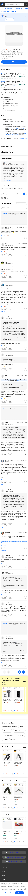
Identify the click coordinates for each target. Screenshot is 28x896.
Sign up (5, 213)
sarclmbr (7, 603)
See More (13, 739)
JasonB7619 (8, 490)
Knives (6, 739)
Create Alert (10, 19)
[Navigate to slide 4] (15, 44)
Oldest (17, 203)
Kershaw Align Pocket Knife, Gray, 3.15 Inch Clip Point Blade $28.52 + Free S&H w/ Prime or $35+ (18, 762)
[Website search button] (22, 4)
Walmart (3, 81)
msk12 (6, 375)
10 (4, 773)
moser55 (7, 317)
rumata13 (7, 555)
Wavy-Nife (7, 532)
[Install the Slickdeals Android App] (14, 857)
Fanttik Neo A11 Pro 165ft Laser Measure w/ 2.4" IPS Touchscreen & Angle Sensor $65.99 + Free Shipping (18, 699)
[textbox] (12, 194)
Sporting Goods (8, 735)
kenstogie (7, 572)
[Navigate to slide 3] (14, 44)
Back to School (8, 8)
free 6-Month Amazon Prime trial (16, 128)
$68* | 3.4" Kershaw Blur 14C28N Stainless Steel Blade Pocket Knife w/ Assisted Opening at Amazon (7, 796)
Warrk (6, 422)
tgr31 (6, 243)
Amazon (3, 73)
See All (24, 681)
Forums (8, 11)
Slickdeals (3, 11)
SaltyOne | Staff (23, 115)
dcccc (6, 262)
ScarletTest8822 (9, 284)
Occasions (7, 731)
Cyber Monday (19, 731)
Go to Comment (7, 180)
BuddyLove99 (8, 227)
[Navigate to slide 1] (12, 44)
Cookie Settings (9, 892)
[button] (7, 49)
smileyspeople (10, 163)
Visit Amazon (14, 62)
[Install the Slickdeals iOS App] (14, 861)
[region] (14, 889)
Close (19, 892)
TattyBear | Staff (23, 138)
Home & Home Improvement (9, 726)
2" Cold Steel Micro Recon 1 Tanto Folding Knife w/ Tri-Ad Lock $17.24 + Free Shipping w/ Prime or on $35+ (7, 762)
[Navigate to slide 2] (13, 44)
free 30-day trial (15, 86)
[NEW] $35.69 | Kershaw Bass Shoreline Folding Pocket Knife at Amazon (18, 796)
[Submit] (3, 207)
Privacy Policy (14, 888)
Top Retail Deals (18, 8)
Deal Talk (14, 11)
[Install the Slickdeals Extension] (14, 852)
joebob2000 (8, 354)
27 (5, 49)
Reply (10, 237)
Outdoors (21, 735)
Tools (21, 726)
